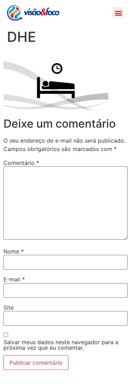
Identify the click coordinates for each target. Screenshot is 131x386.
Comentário (21, 163)
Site (8, 307)
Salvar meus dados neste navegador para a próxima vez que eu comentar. (60, 344)
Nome (13, 251)
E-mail (14, 279)
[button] (118, 12)
